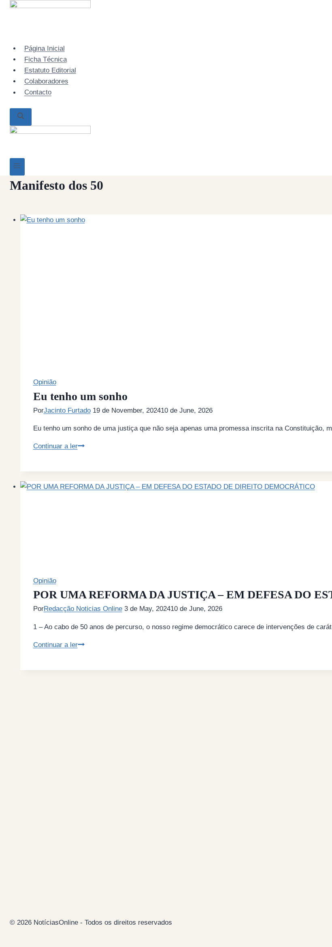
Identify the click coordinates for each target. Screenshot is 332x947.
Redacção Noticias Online (83, 609)
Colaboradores (46, 81)
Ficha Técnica (45, 59)
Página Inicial (44, 48)
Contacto (37, 92)
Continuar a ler (59, 446)
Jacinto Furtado (67, 410)
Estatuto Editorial (50, 70)
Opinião (44, 382)
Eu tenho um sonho (80, 396)
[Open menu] (17, 167)
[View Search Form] (21, 117)
